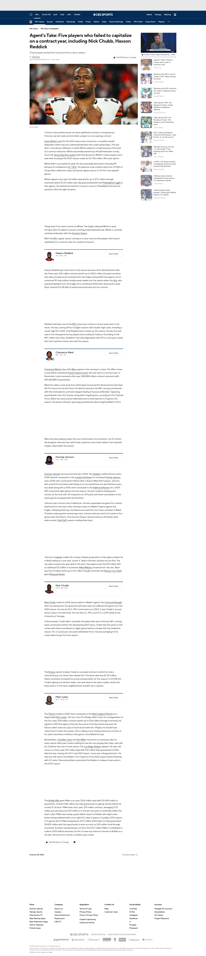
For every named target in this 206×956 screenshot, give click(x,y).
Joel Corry (36, 57)
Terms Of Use (85, 909)
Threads (132, 925)
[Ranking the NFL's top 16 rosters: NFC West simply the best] (146, 79)
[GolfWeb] (148, 940)
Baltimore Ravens (101, 393)
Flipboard (133, 928)
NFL (55, 207)
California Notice (87, 922)
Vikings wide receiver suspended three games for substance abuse (164, 178)
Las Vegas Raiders (92, 588)
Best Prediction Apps (39, 922)
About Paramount (62, 915)
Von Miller (81, 581)
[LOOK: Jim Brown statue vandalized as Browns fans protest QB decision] (146, 166)
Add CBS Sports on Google (126, 57)
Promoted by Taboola (128, 665)
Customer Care (111, 912)
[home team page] (53, 228)
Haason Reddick (64, 221)
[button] (169, 21)
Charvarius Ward (64, 289)
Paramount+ (59, 918)
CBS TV (57, 922)
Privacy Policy (85, 912)
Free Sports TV (36, 915)
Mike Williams (85, 441)
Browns (51, 514)
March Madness (36, 925)
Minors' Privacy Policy (89, 915)
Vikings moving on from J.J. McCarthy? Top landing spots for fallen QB (164, 150)
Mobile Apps (35, 928)
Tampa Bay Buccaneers (65, 155)
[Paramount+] (93, 939)
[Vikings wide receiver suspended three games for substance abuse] (146, 180)
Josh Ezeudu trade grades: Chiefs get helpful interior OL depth (165, 192)
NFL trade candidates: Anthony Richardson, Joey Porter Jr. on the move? (165, 134)
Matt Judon (62, 539)
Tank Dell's (62, 425)
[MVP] (122, 939)
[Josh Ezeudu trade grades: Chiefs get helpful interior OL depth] (146, 195)
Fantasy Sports (36, 912)
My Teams (158, 915)
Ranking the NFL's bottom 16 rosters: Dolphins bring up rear (165, 90)
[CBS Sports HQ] (98, 934)
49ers (74, 306)
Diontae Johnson (65, 362)
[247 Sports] (61, 939)
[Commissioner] (109, 939)
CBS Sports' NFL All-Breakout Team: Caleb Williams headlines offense (163, 106)
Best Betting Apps (37, 918)
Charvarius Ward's (52, 306)
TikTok (132, 912)
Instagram (133, 915)
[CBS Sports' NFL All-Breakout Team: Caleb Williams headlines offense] (146, 107)
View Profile (113, 222)
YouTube (133, 909)
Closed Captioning (88, 919)
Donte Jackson (113, 382)
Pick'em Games (36, 909)
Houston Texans (79, 201)
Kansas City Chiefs (113, 444)
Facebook (133, 918)
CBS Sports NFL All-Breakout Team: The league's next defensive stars (164, 121)
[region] (158, 43)
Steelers (96, 379)
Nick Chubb (62, 459)
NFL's (75, 261)
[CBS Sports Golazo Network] (122, 934)
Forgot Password (161, 918)
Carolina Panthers (83, 382)
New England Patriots (102, 556)
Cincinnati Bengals (113, 476)
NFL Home (34, 29)
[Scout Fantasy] (134, 939)
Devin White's (51, 141)
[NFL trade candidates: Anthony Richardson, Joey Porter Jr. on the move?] (146, 137)
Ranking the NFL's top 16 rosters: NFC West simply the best (165, 76)
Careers (57, 912)
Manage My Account (163, 909)
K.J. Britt (72, 167)
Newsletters (159, 912)
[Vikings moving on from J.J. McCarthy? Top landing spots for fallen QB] (146, 151)
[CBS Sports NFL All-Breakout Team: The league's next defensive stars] (146, 122)
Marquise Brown (57, 448)
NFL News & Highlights (50, 29)
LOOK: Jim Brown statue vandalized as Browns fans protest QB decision (165, 164)
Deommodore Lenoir (78, 309)
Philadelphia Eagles (111, 182)
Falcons (52, 556)
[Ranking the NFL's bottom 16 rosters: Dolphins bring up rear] (146, 93)
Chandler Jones (64, 581)
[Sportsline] (78, 939)
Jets (115, 249)
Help (106, 909)
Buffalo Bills (53, 611)
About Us (58, 909)
